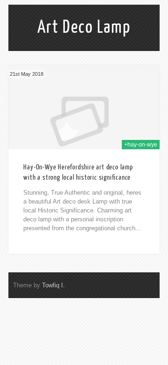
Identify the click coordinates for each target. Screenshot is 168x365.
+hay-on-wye (140, 144)
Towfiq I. (53, 285)
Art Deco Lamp (84, 27)
